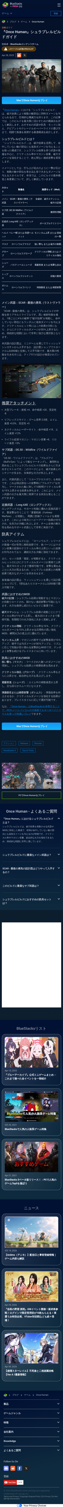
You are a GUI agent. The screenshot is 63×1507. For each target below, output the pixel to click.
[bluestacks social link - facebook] (19, 1468)
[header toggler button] (59, 5)
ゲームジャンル (12, 1413)
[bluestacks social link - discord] (6, 1468)
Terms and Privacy (11, 1496)
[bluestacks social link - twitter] (26, 1468)
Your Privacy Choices (35, 1505)
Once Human (38, 21)
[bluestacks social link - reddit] (12, 1468)
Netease (24, 743)
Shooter (38, 743)
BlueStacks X (10, 750)
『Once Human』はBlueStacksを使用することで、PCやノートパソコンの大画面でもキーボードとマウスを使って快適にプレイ (31, 710)
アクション (9, 743)
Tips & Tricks (28, 750)
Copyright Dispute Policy (30, 1496)
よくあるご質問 (12, 1450)
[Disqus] (31, 964)
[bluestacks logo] (12, 5)
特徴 (6, 1422)
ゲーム (24, 21)
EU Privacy (46, 1496)
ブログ (13, 21)
